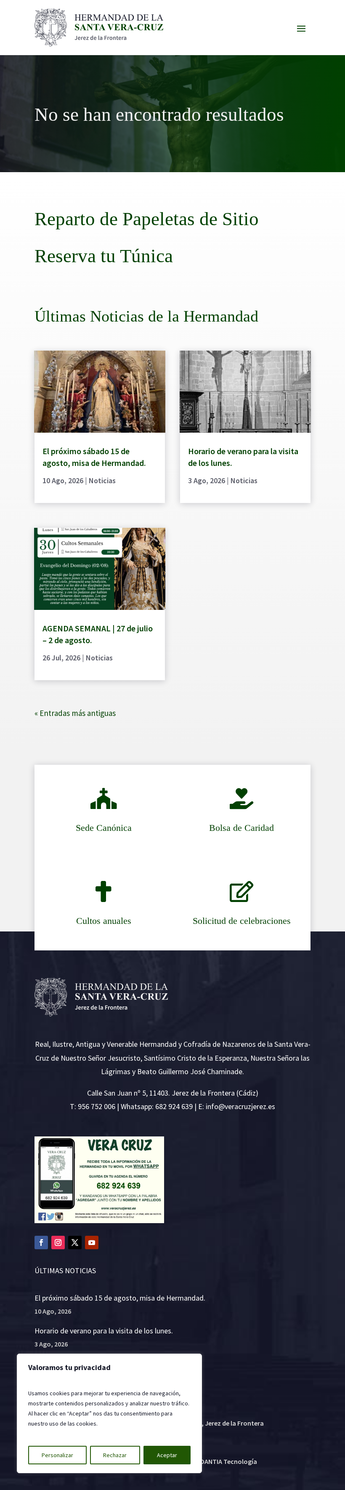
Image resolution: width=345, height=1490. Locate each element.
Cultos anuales (103, 920)
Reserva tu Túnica (103, 255)
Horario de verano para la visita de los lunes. (103, 1331)
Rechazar (115, 1455)
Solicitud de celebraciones (242, 920)
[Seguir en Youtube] (91, 1242)
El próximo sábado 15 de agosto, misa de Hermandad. (119, 1298)
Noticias (102, 480)
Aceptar (167, 1455)
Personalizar (57, 1455)
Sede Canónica (104, 827)
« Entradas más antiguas (75, 713)
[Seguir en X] (75, 1242)
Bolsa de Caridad (241, 827)
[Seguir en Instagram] (58, 1242)
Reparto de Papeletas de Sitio (146, 218)
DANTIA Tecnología (228, 1461)
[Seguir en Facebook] (41, 1242)
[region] (109, 1413)
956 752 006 (96, 1106)
